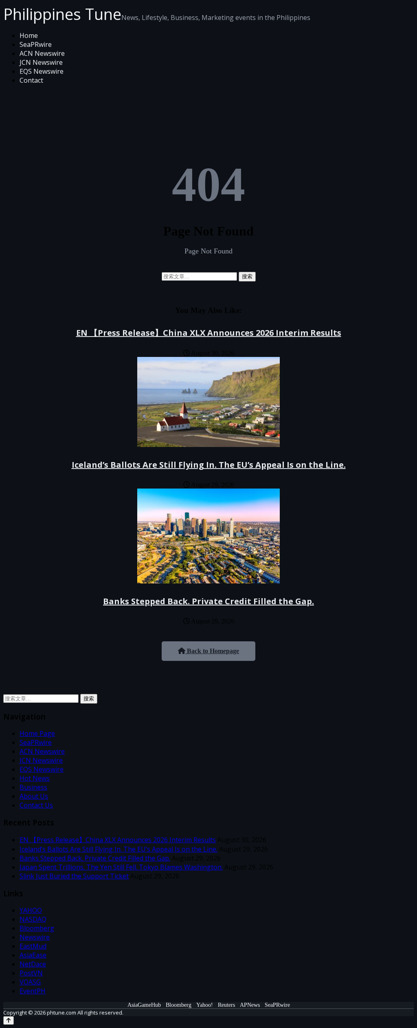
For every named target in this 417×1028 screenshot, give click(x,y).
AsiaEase (33, 955)
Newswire (35, 937)
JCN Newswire (41, 62)
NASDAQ (33, 919)
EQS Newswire (42, 71)
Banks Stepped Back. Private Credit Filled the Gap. (208, 601)
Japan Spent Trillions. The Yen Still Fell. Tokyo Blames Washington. (121, 867)
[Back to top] (8, 1020)
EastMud (33, 946)
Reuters (226, 1005)
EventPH (33, 990)
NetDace (33, 964)
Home (29, 35)
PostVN (31, 973)
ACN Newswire (42, 53)
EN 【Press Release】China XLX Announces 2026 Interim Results (208, 332)
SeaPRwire (36, 44)
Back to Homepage (212, 650)
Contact (31, 80)
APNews (250, 1005)
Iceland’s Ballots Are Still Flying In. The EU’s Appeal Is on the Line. (209, 464)
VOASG (30, 981)
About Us (34, 796)
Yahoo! (204, 1005)
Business (33, 787)
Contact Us (36, 805)
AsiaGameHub (144, 1005)
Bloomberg (37, 928)
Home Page (37, 733)
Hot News (35, 778)
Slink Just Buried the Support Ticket (74, 876)
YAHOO (31, 910)
